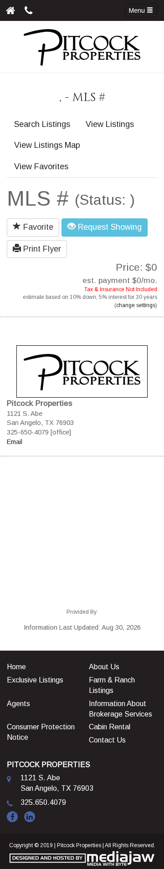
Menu (138, 10)
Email (14, 441)
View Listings (110, 124)
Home (16, 667)
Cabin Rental (109, 727)
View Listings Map (47, 145)
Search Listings (42, 124)
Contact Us (107, 740)
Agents (18, 703)
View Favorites (41, 166)
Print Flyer (41, 248)
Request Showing (109, 227)
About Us (104, 667)
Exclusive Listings (35, 680)
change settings (135, 305)
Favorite (37, 227)
